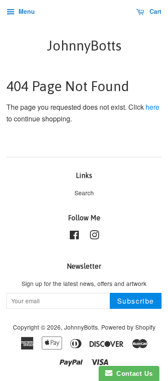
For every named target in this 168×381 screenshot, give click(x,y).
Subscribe (135, 301)
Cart (155, 11)
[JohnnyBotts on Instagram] (94, 236)
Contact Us (132, 373)
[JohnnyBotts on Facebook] (74, 236)
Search (84, 192)
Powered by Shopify (128, 327)
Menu (26, 11)
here (152, 107)
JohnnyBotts (84, 46)
